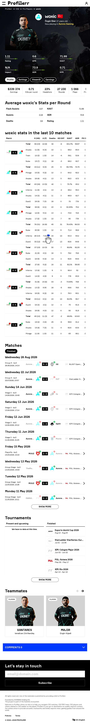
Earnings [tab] (50, 79)
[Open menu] (3, 3)
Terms (17, 716)
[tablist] (30, 79)
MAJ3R (65, 630)
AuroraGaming (66, 24)
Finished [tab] (11, 351)
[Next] (82, 591)
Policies (8, 716)
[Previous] (77, 591)
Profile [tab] (10, 79)
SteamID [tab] (36, 79)
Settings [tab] (23, 79)
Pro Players (27, 9)
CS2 (17, 9)
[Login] (86, 3)
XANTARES (24, 630)
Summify (27, 702)
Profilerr (8, 9)
